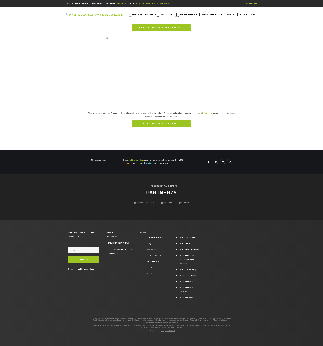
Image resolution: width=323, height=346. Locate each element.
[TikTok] (229, 161)
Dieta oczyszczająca (188, 269)
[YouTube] (222, 161)
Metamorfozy (209, 15)
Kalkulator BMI (248, 15)
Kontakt (150, 273)
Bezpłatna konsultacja (144, 15)
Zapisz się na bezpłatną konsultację (161, 27)
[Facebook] (208, 161)
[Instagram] (215, 161)
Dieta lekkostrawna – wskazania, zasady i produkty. (188, 259)
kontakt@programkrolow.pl (153, 4)
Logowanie (251, 4)
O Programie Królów (155, 237)
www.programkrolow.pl (168, 331)
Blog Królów (228, 15)
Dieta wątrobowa (187, 297)
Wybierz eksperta (154, 255)
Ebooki (149, 267)
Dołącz (150, 243)
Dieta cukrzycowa (187, 237)
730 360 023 (123, 4)
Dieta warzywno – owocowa (187, 289)
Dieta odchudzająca (188, 275)
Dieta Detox (185, 243)
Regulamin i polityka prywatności (81, 269)
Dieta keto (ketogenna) (189, 249)
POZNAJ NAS (166, 15)
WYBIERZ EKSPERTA (188, 15)
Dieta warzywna (186, 281)
